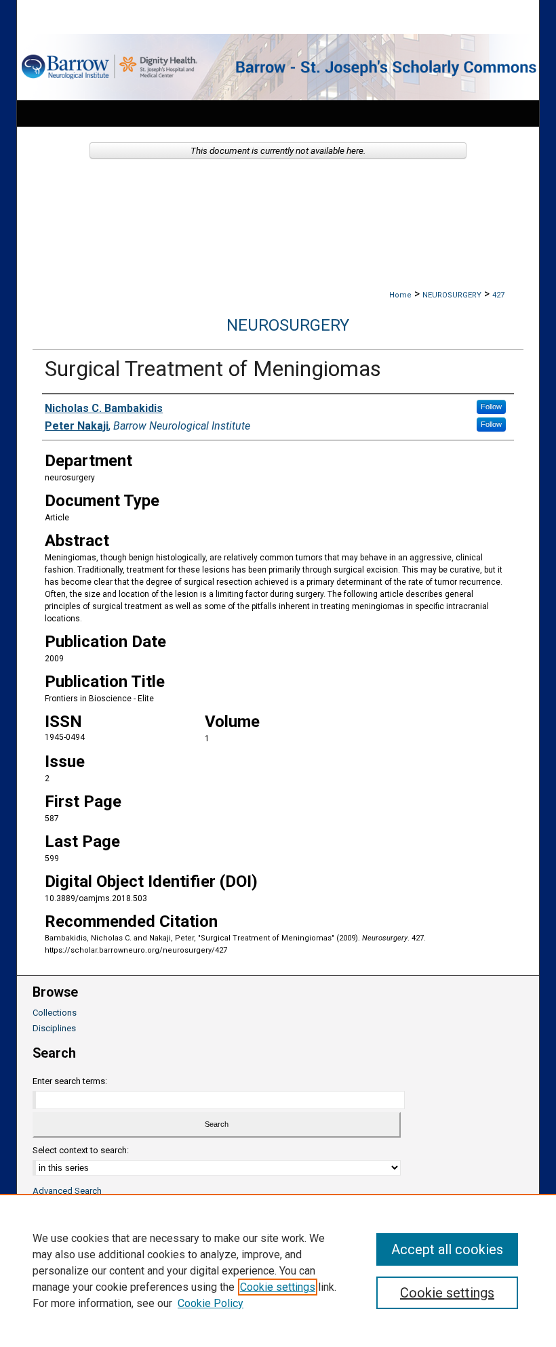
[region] (278, 1270)
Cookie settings (277, 1287)
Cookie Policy (210, 1303)
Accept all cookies (447, 1249)
